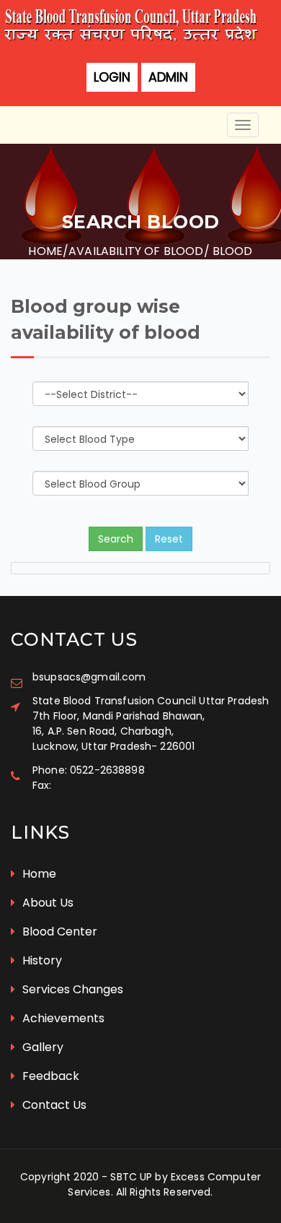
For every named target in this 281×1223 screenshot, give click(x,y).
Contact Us (52, 1105)
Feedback (49, 1076)
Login (112, 77)
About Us (46, 902)
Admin (168, 77)
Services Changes (71, 989)
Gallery (41, 1047)
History (40, 960)
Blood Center (58, 931)
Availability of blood (135, 251)
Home (45, 251)
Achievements (61, 1018)
